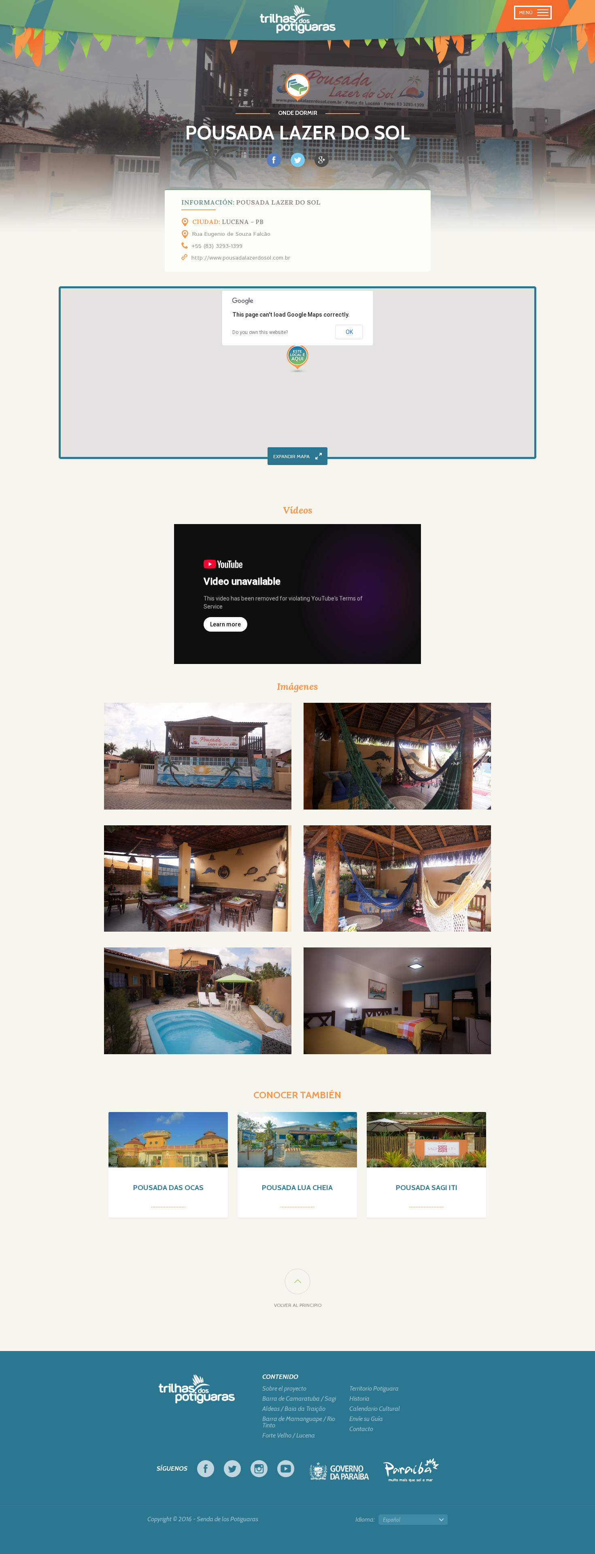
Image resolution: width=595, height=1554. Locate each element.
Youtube (285, 1468)
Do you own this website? (260, 332)
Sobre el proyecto (284, 1388)
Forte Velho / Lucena (288, 1435)
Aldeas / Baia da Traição (293, 1409)
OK (349, 332)
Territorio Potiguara (374, 1388)
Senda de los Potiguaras (298, 19)
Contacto (361, 1429)
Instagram (259, 1468)
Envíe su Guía (366, 1419)
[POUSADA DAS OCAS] (168, 1139)
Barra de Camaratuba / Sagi (299, 1398)
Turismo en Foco (411, 1470)
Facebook (205, 1468)
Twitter (232, 1468)
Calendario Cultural (374, 1409)
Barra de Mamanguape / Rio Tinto (298, 1422)
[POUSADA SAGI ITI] (426, 1139)
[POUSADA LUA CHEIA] (297, 1139)
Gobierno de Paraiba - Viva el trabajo (339, 1473)
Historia (359, 1398)
